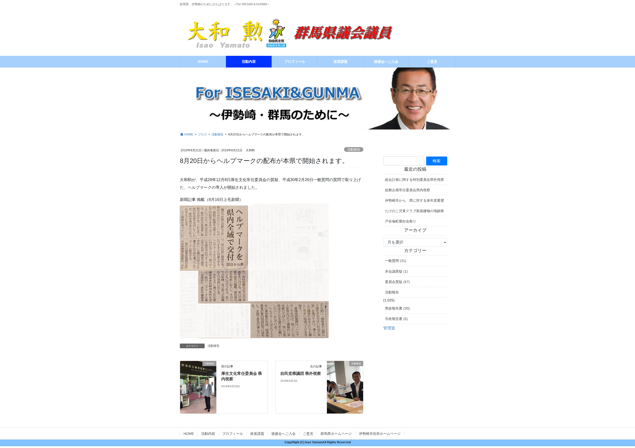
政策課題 (257, 434)
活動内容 (208, 434)
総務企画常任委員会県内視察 (407, 190)
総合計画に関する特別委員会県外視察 (414, 180)
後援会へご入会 (283, 434)
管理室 (389, 328)
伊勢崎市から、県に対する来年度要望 (414, 200)
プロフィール (232, 434)
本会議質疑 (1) (396, 271)
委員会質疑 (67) (397, 282)
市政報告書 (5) (396, 319)
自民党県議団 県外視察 (300, 373)
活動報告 (353, 149)
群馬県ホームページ (336, 434)
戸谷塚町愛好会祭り (400, 221)
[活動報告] (198, 385)
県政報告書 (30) (397, 308)
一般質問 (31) (395, 261)
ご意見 (308, 434)
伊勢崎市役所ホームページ (380, 434)
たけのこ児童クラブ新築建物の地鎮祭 (414, 211)
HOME (189, 434)
